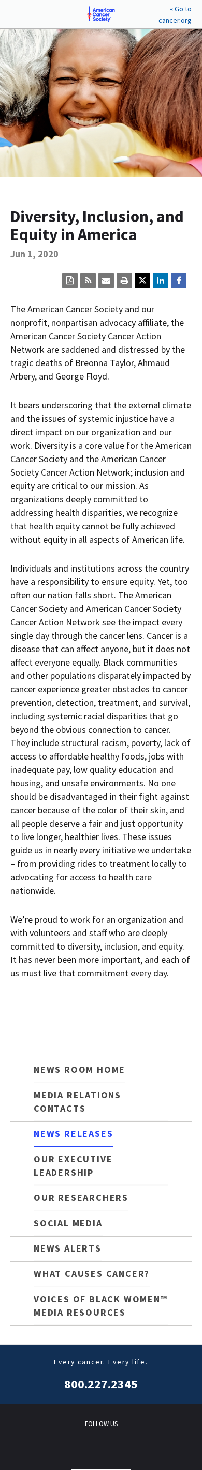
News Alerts (68, 1248)
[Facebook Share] (178, 280)
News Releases (73, 1134)
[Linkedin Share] (160, 280)
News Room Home (79, 1070)
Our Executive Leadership (73, 1165)
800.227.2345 (101, 1384)
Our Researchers (81, 1198)
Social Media (68, 1223)
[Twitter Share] (142, 280)
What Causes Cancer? (92, 1273)
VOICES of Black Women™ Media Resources (101, 1305)
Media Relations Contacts (77, 1101)
